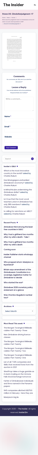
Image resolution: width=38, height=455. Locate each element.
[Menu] (35, 4)
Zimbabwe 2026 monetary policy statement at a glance (18, 288)
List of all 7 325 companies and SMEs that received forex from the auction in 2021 (18, 365)
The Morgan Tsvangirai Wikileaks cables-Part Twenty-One (18, 356)
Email (7, 126)
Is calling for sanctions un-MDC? (18, 211)
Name (8, 116)
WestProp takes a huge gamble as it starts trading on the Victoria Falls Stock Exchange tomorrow (19, 374)
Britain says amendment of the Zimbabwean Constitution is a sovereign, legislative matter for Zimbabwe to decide (18, 273)
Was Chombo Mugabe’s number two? (18, 296)
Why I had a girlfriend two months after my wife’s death (18, 243)
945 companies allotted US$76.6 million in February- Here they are (18, 391)
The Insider (13, 4)
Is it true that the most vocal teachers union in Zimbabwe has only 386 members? (18, 202)
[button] (32, 158)
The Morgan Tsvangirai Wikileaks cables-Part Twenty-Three (18, 329)
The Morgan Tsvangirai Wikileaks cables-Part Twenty (18, 342)
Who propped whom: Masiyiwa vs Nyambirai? (18, 263)
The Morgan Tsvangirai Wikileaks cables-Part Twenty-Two (18, 349)
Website (8, 137)
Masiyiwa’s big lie (11, 397)
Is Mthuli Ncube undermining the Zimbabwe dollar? (18, 191)
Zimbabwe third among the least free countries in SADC (18, 228)
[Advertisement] (19, 435)
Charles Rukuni (10, 176)
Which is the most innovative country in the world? (16, 172)
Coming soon (10, 249)
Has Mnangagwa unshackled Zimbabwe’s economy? (16, 181)
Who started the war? (13, 282)
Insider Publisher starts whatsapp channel (18, 255)
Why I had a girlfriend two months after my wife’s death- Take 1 (18, 235)
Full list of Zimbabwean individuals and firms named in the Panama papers (18, 383)
